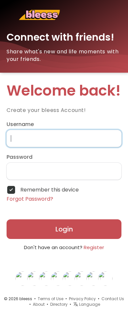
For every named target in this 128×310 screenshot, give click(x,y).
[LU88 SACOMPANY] (58, 278)
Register (94, 247)
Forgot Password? (30, 199)
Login (64, 229)
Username (20, 124)
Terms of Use (50, 298)
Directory (59, 304)
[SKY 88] (70, 278)
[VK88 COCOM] (46, 278)
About (39, 304)
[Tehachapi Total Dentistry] (105, 278)
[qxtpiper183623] (82, 278)
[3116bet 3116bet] (34, 278)
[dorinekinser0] (93, 278)
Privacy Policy (82, 298)
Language (89, 304)
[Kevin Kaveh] (22, 278)
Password (19, 157)
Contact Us (112, 298)
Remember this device (49, 189)
